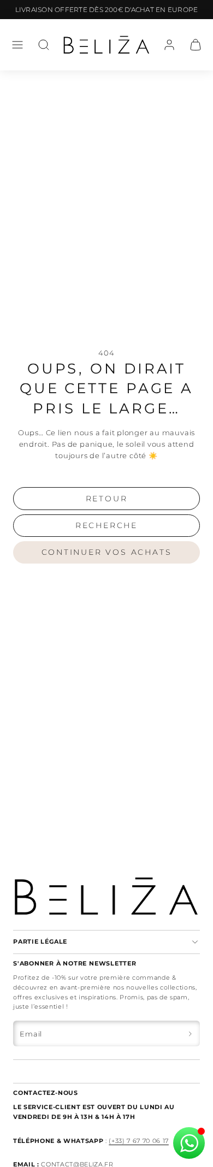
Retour (107, 498)
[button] (17, 45)
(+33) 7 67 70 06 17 (139, 1141)
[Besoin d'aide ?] (189, 1143)
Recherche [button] (106, 525)
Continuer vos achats (107, 552)
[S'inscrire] (190, 1033)
